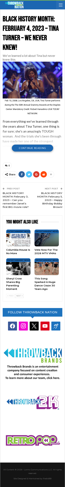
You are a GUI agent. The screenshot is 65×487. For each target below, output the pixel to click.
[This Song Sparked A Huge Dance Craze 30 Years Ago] (46, 266)
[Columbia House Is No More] (18, 238)
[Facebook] (12, 326)
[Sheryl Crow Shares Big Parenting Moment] (18, 266)
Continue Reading (32, 148)
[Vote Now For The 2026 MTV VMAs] (46, 238)
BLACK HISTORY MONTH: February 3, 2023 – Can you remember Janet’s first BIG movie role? (16, 200)
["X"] (34, 326)
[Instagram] (23, 326)
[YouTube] (45, 326)
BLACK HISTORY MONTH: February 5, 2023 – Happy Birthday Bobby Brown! (49, 200)
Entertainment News (18, 231)
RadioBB (47, 478)
